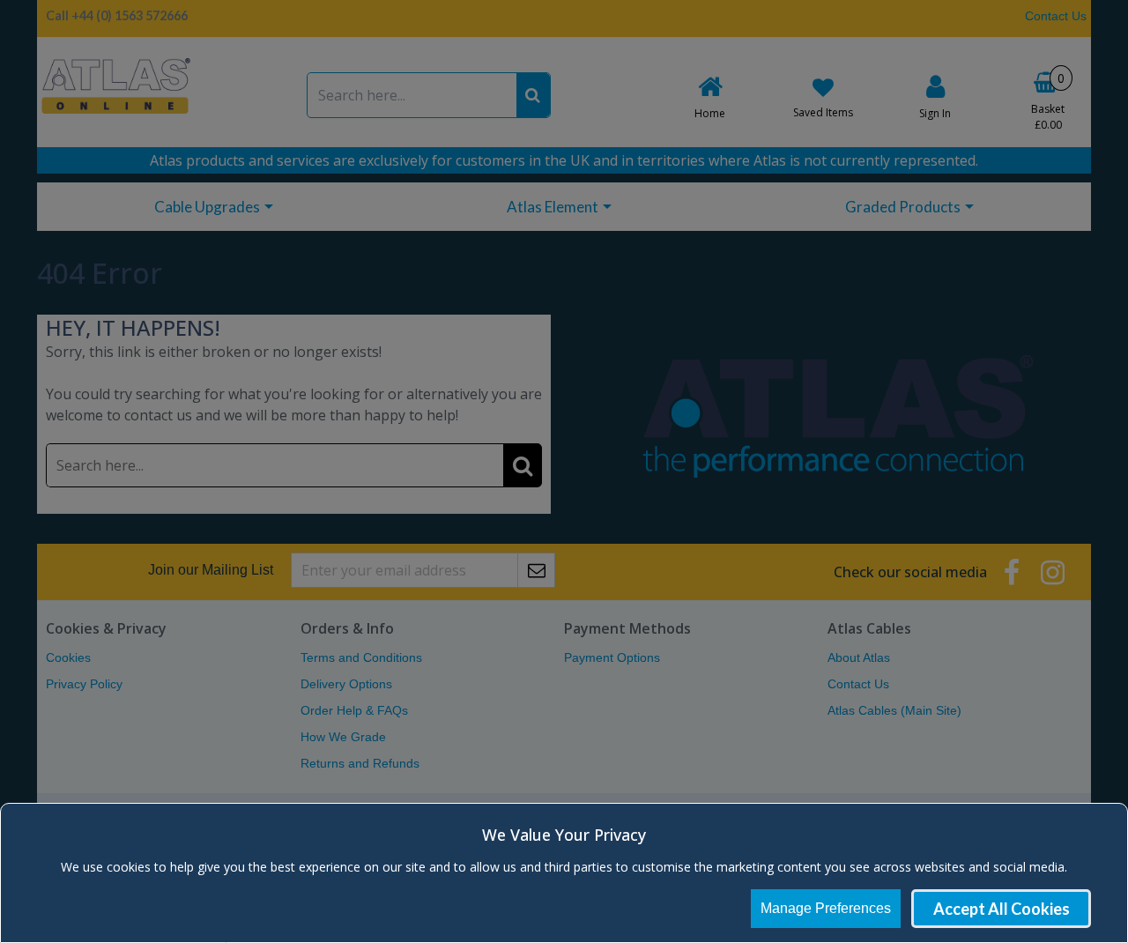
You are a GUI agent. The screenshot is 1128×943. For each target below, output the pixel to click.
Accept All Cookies (1001, 908)
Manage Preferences (826, 908)
